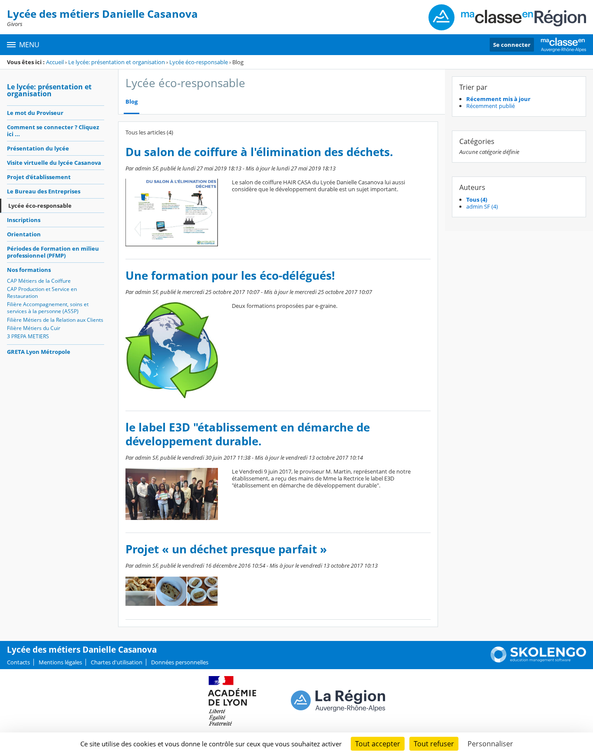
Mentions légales (60, 662)
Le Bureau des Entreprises (43, 191)
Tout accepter (377, 743)
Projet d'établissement (39, 177)
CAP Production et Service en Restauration (42, 292)
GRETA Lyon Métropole (38, 352)
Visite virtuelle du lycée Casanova (54, 163)
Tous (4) (476, 199)
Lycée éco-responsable (198, 62)
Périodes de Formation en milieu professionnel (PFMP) (53, 252)
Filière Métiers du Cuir (33, 328)
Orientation (24, 234)
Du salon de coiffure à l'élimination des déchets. (259, 152)
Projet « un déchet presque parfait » (226, 549)
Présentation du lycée (38, 148)
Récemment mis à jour (498, 98)
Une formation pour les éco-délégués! (230, 275)
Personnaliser (490, 743)
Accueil (55, 62)
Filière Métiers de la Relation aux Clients (55, 320)
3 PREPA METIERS (28, 336)
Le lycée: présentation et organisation (116, 62)
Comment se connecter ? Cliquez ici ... (53, 130)
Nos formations (29, 270)
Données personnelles (179, 662)
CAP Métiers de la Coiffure (39, 280)
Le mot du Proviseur (35, 113)
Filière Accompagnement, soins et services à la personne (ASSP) (48, 308)
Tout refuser (434, 743)
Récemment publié (490, 105)
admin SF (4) (482, 206)
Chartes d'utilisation (116, 662)
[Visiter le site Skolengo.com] (538, 660)
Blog (131, 101)
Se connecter (511, 45)
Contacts (18, 662)
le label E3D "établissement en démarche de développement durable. (247, 434)
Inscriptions (23, 220)
